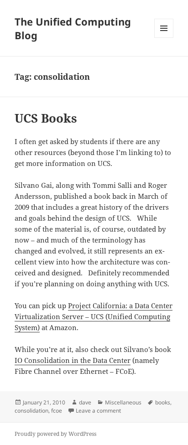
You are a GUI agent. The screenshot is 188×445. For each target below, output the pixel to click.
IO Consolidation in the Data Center (73, 360)
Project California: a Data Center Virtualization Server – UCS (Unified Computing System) (93, 316)
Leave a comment (98, 410)
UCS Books (46, 118)
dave (85, 402)
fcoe (56, 410)
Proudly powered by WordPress (55, 434)
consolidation (31, 410)
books (162, 402)
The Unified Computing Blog (73, 28)
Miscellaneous (123, 402)
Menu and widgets (164, 37)
